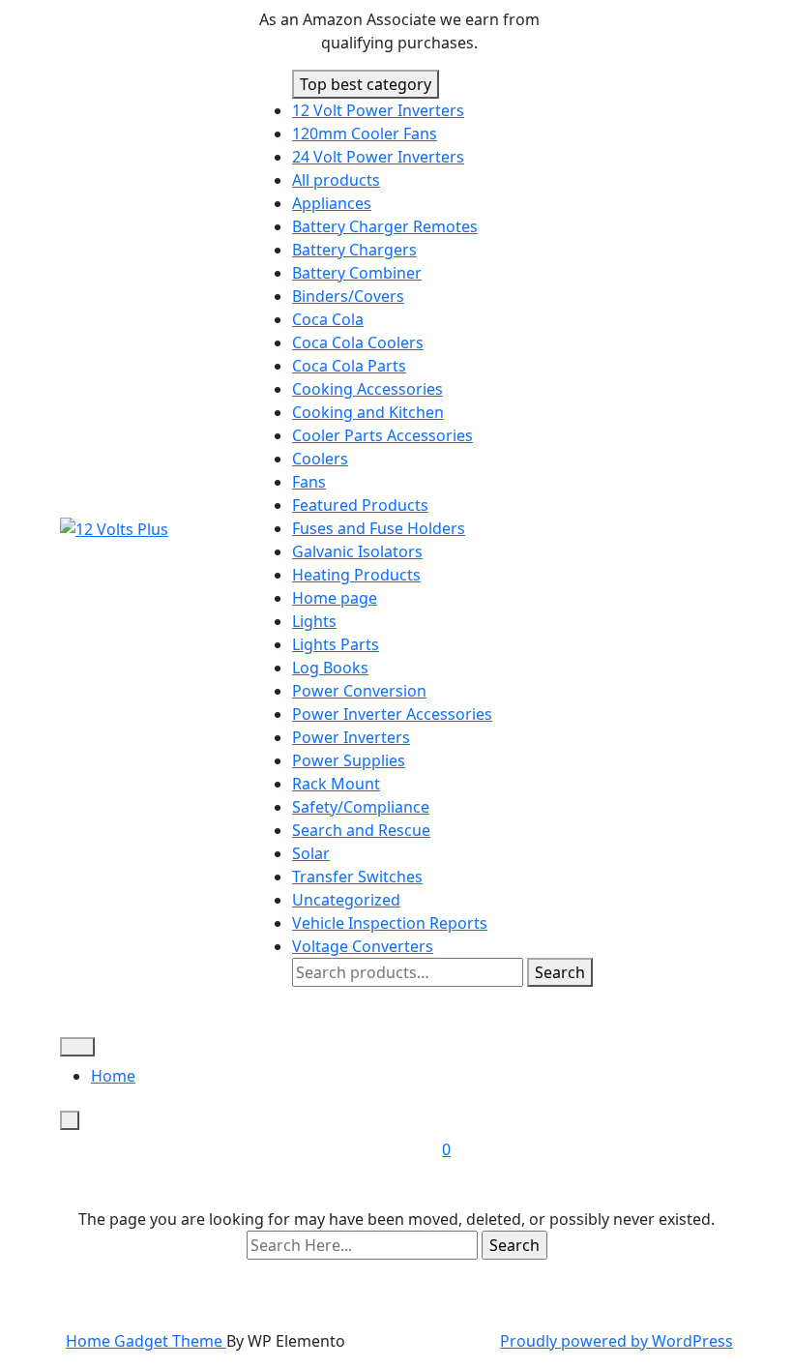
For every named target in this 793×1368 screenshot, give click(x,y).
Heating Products (356, 574)
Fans (309, 481)
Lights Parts (335, 644)
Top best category (365, 84)
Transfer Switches (357, 876)
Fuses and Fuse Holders (378, 528)
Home (113, 1075)
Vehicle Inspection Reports (389, 923)
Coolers (320, 458)
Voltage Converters (362, 946)
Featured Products (360, 505)
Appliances (331, 203)
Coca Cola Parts (349, 365)
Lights (314, 621)
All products (336, 180)
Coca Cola (328, 319)
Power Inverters (351, 737)
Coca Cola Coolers (358, 342)
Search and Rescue (361, 830)
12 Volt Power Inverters (378, 110)
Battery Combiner (357, 272)
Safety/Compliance (360, 807)
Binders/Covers (348, 296)
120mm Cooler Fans (364, 133)
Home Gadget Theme (146, 1341)
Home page (334, 598)
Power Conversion (359, 690)
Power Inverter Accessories (392, 714)
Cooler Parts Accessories (382, 435)
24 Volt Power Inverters (378, 156)
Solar (311, 853)
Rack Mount (336, 783)
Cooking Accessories (367, 389)
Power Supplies (348, 760)
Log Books (330, 667)
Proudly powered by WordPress (616, 1341)
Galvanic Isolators (357, 551)
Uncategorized (346, 899)
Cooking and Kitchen (368, 412)
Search (560, 972)
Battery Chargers (354, 249)
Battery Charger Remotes (385, 226)
